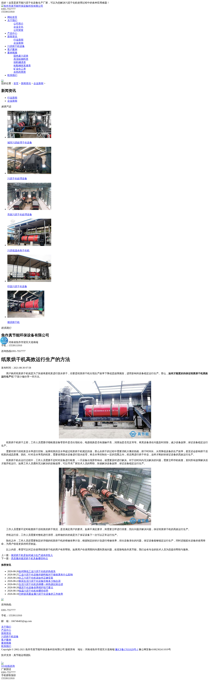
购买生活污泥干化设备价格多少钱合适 (40, 581)
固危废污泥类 (21, 56)
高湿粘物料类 (21, 59)
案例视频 (12, 52)
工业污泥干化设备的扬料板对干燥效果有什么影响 (46, 574)
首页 (16, 83)
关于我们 (12, 20)
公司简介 (18, 23)
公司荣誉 (18, 30)
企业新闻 (18, 43)
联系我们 (12, 75)
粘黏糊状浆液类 (22, 65)
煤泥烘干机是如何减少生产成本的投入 (32, 555)
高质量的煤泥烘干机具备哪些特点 (29, 558)
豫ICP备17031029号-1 (126, 649)
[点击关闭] (1, 660)
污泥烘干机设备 (16, 46)
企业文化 (18, 27)
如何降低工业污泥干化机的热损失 (37, 571)
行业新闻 (18, 39)
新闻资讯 (12, 36)
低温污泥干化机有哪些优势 (33, 590)
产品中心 (12, 33)
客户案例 (12, 49)
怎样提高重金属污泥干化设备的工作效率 (41, 594)
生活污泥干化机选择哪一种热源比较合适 (41, 584)
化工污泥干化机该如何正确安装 (36, 577)
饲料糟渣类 (20, 62)
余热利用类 (20, 72)
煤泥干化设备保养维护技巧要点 (36, 587)
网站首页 (12, 17)
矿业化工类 (20, 68)
